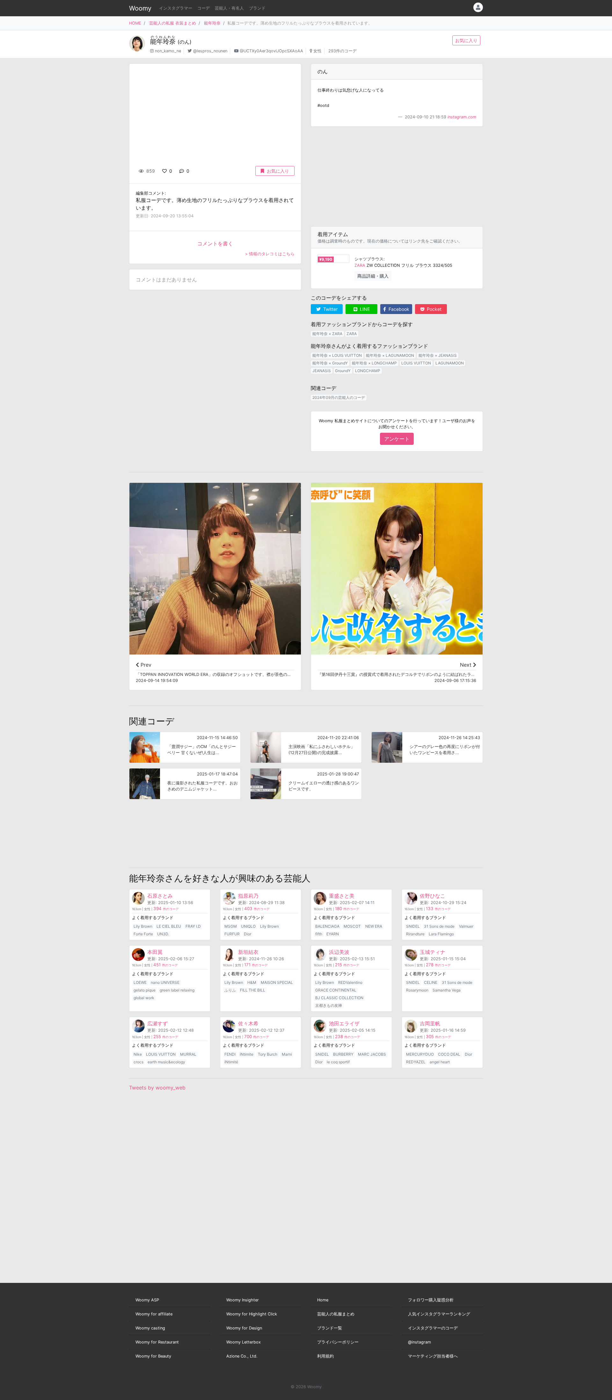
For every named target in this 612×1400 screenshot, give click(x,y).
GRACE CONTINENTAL (335, 990)
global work (144, 997)
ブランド (257, 8)
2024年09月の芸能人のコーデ (338, 397)
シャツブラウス (368, 259)
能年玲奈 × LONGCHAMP (374, 363)
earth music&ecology (166, 1061)
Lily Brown (143, 926)
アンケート (397, 439)
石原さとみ (160, 896)
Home (322, 1300)
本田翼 (155, 952)
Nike (138, 1054)
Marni (287, 1054)
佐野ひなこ (432, 896)
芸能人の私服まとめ (335, 1314)
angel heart (440, 1061)
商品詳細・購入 (373, 276)
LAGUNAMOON (449, 363)
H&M (251, 982)
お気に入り (466, 40)
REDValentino (350, 982)
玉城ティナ (432, 952)
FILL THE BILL (252, 990)
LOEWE (140, 982)
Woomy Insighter (242, 1300)
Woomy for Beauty (153, 1356)
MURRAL (188, 1054)
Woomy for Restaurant (157, 1342)
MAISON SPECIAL (277, 982)
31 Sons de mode (439, 926)
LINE (364, 309)
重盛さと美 (341, 896)
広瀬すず (157, 1023)
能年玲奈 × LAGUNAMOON (390, 355)
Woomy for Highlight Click (251, 1314)
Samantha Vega (447, 990)
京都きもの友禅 (328, 1005)
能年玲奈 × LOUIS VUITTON (337, 355)
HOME (135, 23)
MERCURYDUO (420, 1054)
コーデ (203, 8)
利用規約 (325, 1356)
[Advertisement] (397, 176)
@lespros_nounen (210, 51)
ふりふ (230, 990)
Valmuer (466, 926)
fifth (318, 934)
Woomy (140, 8)
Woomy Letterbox (243, 1342)
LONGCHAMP (367, 370)
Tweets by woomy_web (157, 1087)
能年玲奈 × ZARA (327, 333)
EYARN (332, 934)
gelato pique (145, 990)
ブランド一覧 (329, 1328)
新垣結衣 (248, 952)
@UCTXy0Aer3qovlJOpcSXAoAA (271, 51)
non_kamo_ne (168, 51)
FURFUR (232, 934)
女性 (317, 51)
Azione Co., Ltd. (242, 1356)
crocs (138, 1061)
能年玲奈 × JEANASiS (438, 355)
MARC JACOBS (372, 1054)
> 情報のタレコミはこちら (270, 253)
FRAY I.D (193, 926)
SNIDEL (413, 926)
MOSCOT (352, 926)
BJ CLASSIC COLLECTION (339, 997)
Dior (247, 934)
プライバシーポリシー (338, 1342)
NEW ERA (373, 926)
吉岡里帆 (430, 1023)
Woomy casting (150, 1328)
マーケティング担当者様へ (433, 1356)
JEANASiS (321, 370)
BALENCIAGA (327, 926)
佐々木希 (248, 1023)
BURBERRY (343, 1054)
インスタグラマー (175, 8)
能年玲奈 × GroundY (330, 363)
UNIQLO (248, 926)
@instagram (419, 1342)
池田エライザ (344, 1023)
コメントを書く (215, 243)
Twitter (330, 309)
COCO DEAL (449, 1054)
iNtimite (246, 1054)
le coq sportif (338, 1061)
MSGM (230, 926)
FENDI (230, 1054)
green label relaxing (177, 990)
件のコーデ (166, 909)
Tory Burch (267, 1054)
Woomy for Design (244, 1328)
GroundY (343, 370)
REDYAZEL (416, 1061)
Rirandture (415, 934)
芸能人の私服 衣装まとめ (172, 23)
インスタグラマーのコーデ (433, 1328)
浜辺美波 (339, 952)
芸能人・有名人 (229, 8)
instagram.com (462, 117)
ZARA (359, 265)
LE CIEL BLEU (169, 926)
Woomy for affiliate (153, 1314)
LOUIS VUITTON (416, 363)
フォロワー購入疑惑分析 (431, 1300)
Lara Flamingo (441, 934)
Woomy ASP (147, 1300)
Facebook (398, 309)
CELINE (430, 982)
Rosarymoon (417, 990)
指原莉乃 (248, 896)
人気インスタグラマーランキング (439, 1314)
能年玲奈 (212, 23)
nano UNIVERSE (165, 982)
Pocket (433, 309)
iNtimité (231, 1061)
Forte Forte (143, 934)
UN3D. (163, 934)
